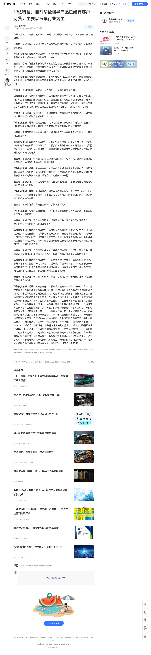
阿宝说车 (17, 443)
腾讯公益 (71, 637)
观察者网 (17, 538)
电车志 (16, 386)
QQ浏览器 (79, 637)
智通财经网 (18, 519)
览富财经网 (18, 500)
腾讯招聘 (64, 637)
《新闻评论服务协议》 (45, 566)
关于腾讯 (17, 637)
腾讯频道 (86, 637)
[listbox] (54, 463)
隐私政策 (42, 637)
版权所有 (57, 647)
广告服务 (57, 637)
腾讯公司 (51, 647)
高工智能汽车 (19, 424)
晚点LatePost (19, 481)
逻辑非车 (17, 405)
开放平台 (49, 637)
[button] (130, 20)
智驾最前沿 (18, 462)
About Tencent (26, 637)
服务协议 (35, 637)
